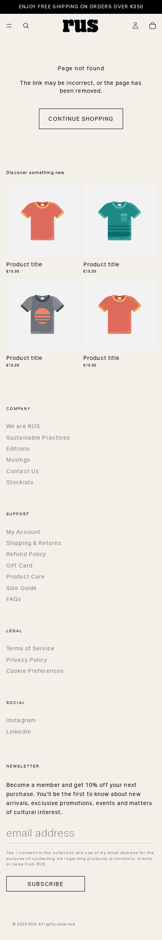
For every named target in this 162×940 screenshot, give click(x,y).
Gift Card (19, 565)
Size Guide (21, 587)
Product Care (25, 576)
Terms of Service (30, 648)
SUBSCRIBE (45, 883)
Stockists (19, 482)
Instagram (21, 720)
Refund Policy (26, 554)
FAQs (13, 598)
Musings (18, 459)
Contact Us (22, 471)
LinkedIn (18, 731)
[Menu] (9, 26)
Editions (17, 448)
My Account (23, 531)
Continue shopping (80, 118)
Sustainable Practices (38, 437)
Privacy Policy (26, 659)
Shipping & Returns (33, 542)
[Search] (26, 25)
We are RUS (23, 426)
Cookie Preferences (35, 670)
